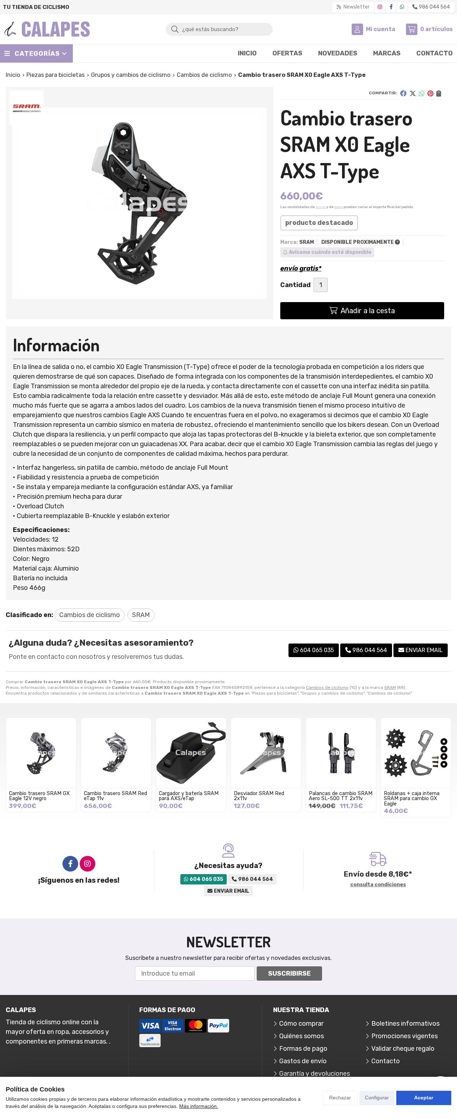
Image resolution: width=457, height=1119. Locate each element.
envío (321, 207)
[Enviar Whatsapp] (402, 7)
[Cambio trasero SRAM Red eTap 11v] (116, 753)
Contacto (385, 1061)
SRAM (390, 687)
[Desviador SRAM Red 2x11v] (266, 753)
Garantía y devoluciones (314, 1074)
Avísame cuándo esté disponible (330, 252)
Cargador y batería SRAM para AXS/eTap (189, 796)
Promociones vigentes (404, 1036)
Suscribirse (289, 973)
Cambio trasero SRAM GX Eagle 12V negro (39, 796)
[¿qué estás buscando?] (219, 29)
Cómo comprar (301, 1023)
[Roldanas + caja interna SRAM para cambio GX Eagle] (416, 753)
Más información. (198, 1106)
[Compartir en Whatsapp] (422, 93)
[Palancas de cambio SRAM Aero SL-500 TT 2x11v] (341, 753)
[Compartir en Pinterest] (430, 93)
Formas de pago (303, 1049)
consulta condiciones (378, 885)
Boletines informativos (405, 1023)
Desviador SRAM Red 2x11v (259, 796)
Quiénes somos (301, 1036)
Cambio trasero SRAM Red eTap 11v (115, 796)
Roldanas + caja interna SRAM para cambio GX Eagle (412, 798)
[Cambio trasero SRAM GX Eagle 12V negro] (41, 753)
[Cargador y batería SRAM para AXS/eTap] (191, 753)
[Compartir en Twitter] (413, 93)
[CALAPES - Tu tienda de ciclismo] (47, 29)
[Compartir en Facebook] (403, 93)
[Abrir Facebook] (391, 7)
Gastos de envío (303, 1061)
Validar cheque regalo (403, 1049)
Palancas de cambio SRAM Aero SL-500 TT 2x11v (340, 796)
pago (338, 207)
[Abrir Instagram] (380, 7)
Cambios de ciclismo (327, 687)
